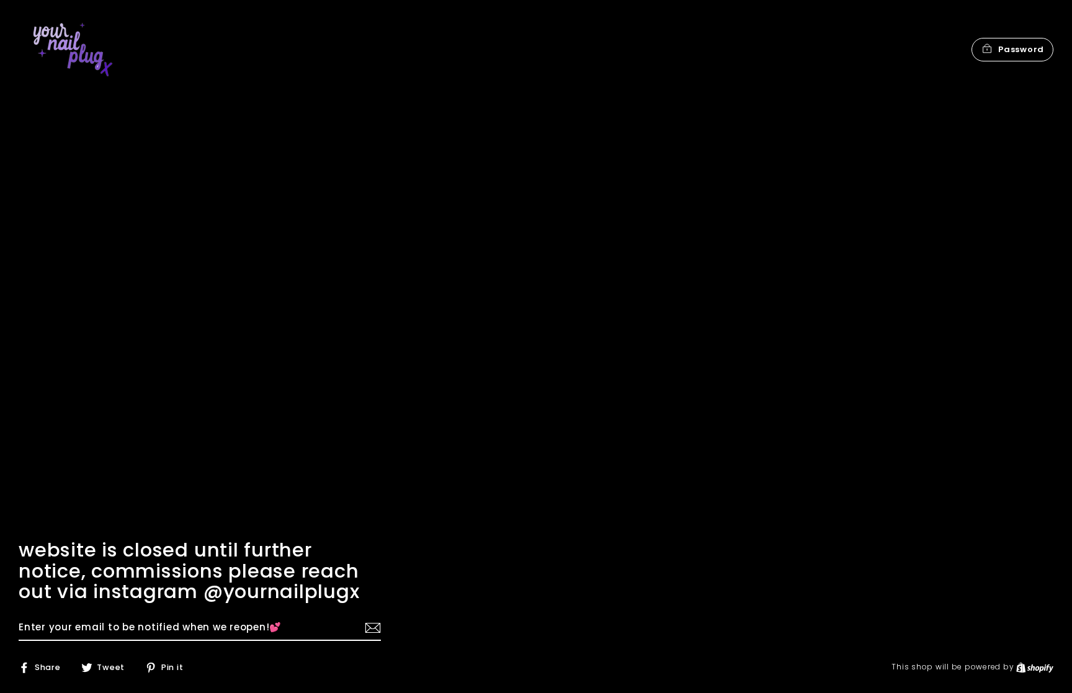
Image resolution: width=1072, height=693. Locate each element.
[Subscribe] (371, 628)
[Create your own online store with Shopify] (1034, 666)
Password (1021, 49)
